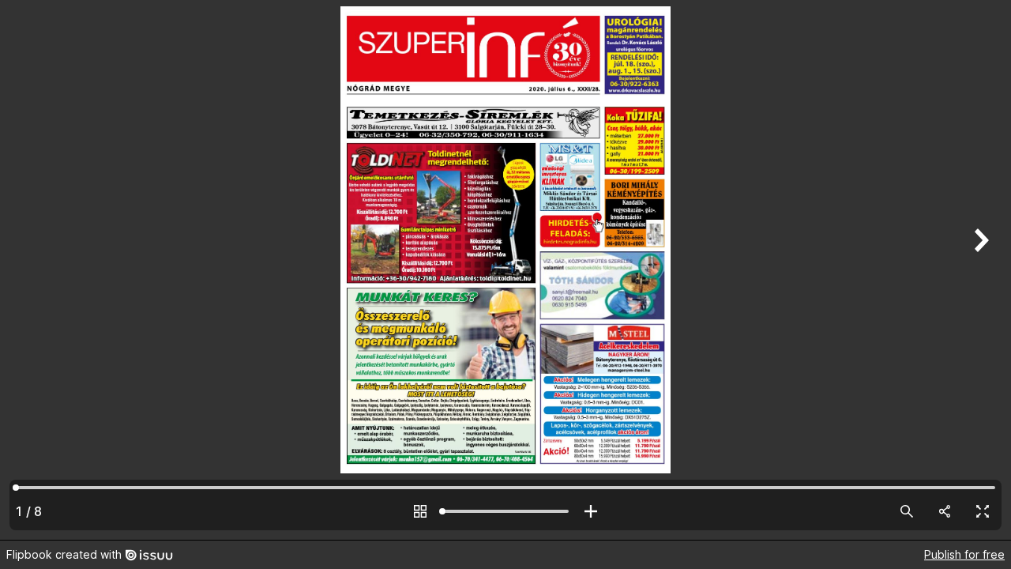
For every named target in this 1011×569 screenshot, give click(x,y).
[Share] (944, 511)
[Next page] (979, 270)
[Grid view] (420, 511)
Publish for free (964, 554)
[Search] (907, 511)
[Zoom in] (591, 511)
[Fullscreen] (982, 511)
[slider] (505, 511)
